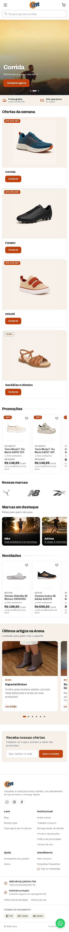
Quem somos (44, 817)
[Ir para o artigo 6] (45, 717)
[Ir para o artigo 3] (32, 717)
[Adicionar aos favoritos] (26, 418)
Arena (7, 864)
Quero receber (50, 754)
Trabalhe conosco (46, 823)
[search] (34, 14)
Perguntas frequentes (48, 864)
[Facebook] (22, 802)
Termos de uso (45, 844)
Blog (6, 817)
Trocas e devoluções (48, 833)
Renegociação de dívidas (50, 828)
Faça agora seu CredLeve (17, 828)
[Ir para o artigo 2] (28, 717)
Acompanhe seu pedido (16, 858)
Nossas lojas (10, 823)
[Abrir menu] (5, 5)
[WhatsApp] (7, 802)
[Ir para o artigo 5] (41, 717)
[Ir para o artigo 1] (24, 717)
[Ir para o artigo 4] (36, 717)
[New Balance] (28, 493)
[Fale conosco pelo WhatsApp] (60, 923)
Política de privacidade (49, 839)
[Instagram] (14, 802)
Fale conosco (44, 858)
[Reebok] (56, 493)
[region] (34, 531)
